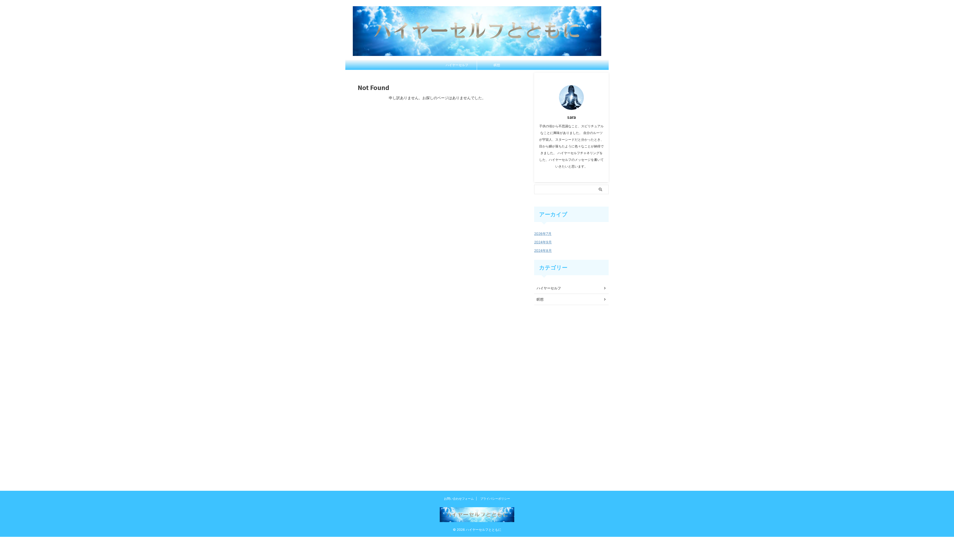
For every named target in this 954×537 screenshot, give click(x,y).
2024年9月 (543, 242)
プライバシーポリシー (495, 498)
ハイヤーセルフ (457, 65)
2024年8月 (543, 250)
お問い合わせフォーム (459, 498)
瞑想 (497, 65)
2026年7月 (543, 233)
